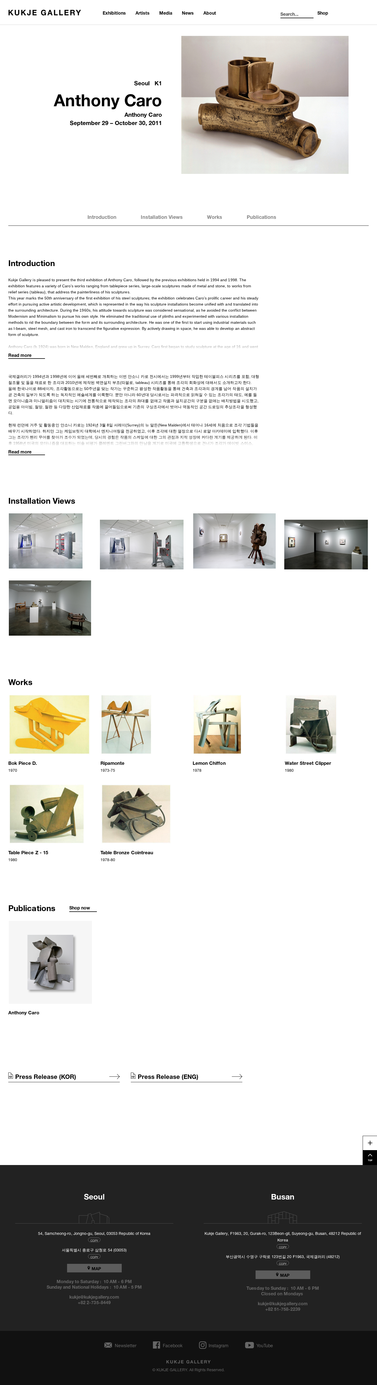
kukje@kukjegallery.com (94, 1296)
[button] (50, 541)
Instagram (219, 1345)
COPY (94, 1240)
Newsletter (125, 1345)
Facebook (172, 1345)
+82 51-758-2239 (283, 1308)
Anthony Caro (108, 97)
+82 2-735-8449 (94, 1302)
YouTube (264, 1345)
